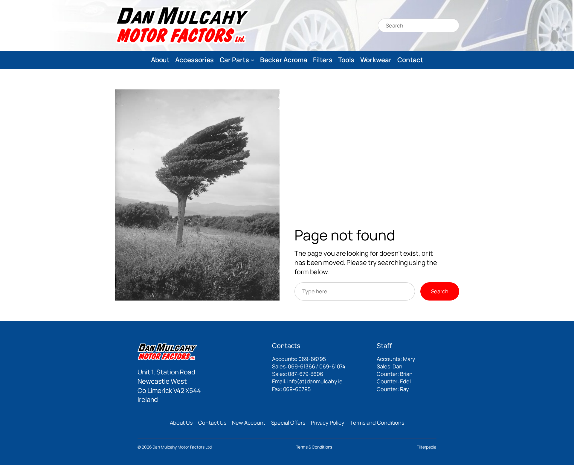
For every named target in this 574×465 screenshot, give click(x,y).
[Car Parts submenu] (252, 60)
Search (439, 291)
